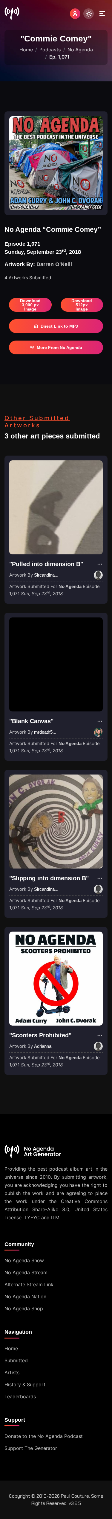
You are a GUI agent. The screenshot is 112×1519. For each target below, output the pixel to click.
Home (26, 50)
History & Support (24, 1384)
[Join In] (75, 13)
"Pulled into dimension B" (46, 564)
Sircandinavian (48, 575)
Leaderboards (20, 1396)
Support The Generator (30, 1448)
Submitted (16, 1360)
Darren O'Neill (54, 264)
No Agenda (80, 50)
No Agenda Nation (25, 1296)
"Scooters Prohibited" (40, 1035)
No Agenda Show (24, 1260)
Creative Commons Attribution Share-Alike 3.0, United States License (56, 1209)
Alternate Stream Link (28, 1284)
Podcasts (50, 50)
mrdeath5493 (47, 732)
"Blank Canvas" (31, 721)
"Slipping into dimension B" (49, 878)
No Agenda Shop (23, 1308)
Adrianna (42, 1046)
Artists (11, 1372)
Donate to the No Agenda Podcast (43, 1436)
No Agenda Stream (25, 1272)
